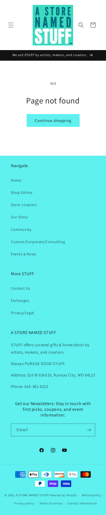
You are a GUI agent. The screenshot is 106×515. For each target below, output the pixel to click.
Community (21, 229)
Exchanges (20, 300)
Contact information (82, 503)
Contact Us (20, 288)
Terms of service (50, 503)
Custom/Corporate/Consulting (38, 241)
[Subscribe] (89, 430)
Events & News (23, 254)
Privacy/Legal (22, 312)
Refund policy (91, 495)
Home (16, 180)
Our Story (19, 216)
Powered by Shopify (63, 495)
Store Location (24, 204)
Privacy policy (24, 503)
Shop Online (22, 192)
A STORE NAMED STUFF (32, 495)
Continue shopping (53, 120)
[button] (11, 25)
